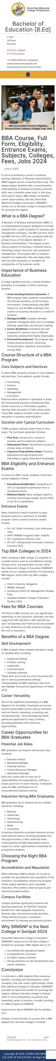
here (3, 1013)
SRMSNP (31, 906)
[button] (28, 74)
